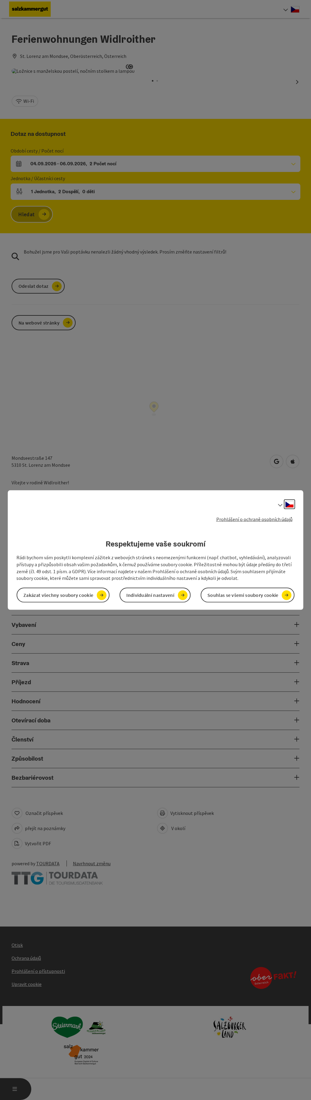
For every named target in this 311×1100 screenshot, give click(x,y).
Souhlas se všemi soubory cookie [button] (242, 595)
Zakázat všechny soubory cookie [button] (58, 595)
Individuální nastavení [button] (150, 595)
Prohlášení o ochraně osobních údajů (254, 519)
